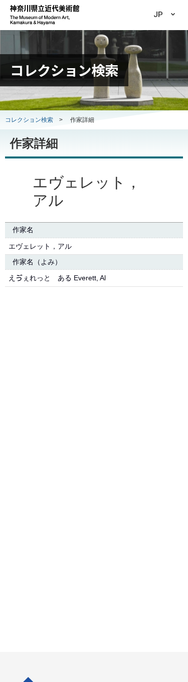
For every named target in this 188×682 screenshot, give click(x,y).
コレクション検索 (29, 119)
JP (158, 14)
